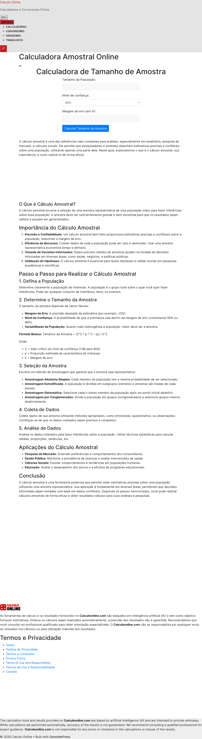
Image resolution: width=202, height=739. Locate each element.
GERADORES (13, 35)
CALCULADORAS (16, 26)
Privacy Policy (15, 658)
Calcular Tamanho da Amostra (85, 128)
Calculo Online (10, 2)
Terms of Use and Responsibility (28, 663)
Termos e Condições (20, 654)
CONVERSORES (15, 31)
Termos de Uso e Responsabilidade (30, 667)
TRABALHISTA (14, 40)
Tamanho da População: (79, 79)
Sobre (10, 645)
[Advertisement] (101, 180)
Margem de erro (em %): (79, 111)
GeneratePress (59, 737)
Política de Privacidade (22, 649)
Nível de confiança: (75, 95)
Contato (11, 671)
